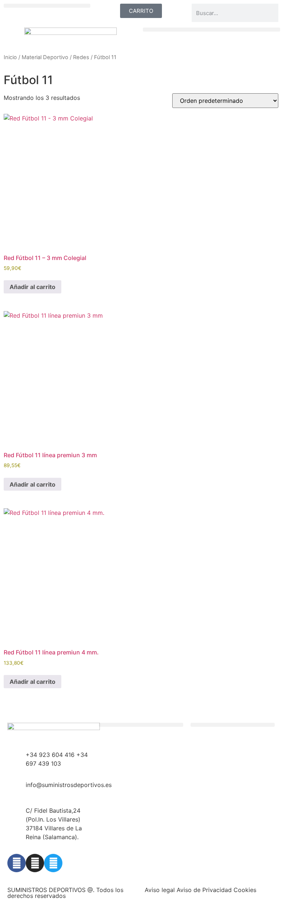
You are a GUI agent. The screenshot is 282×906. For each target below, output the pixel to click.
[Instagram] (35, 863)
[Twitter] (53, 863)
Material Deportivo (45, 57)
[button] (47, 6)
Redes (81, 57)
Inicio (10, 57)
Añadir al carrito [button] (32, 286)
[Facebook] (16, 863)
